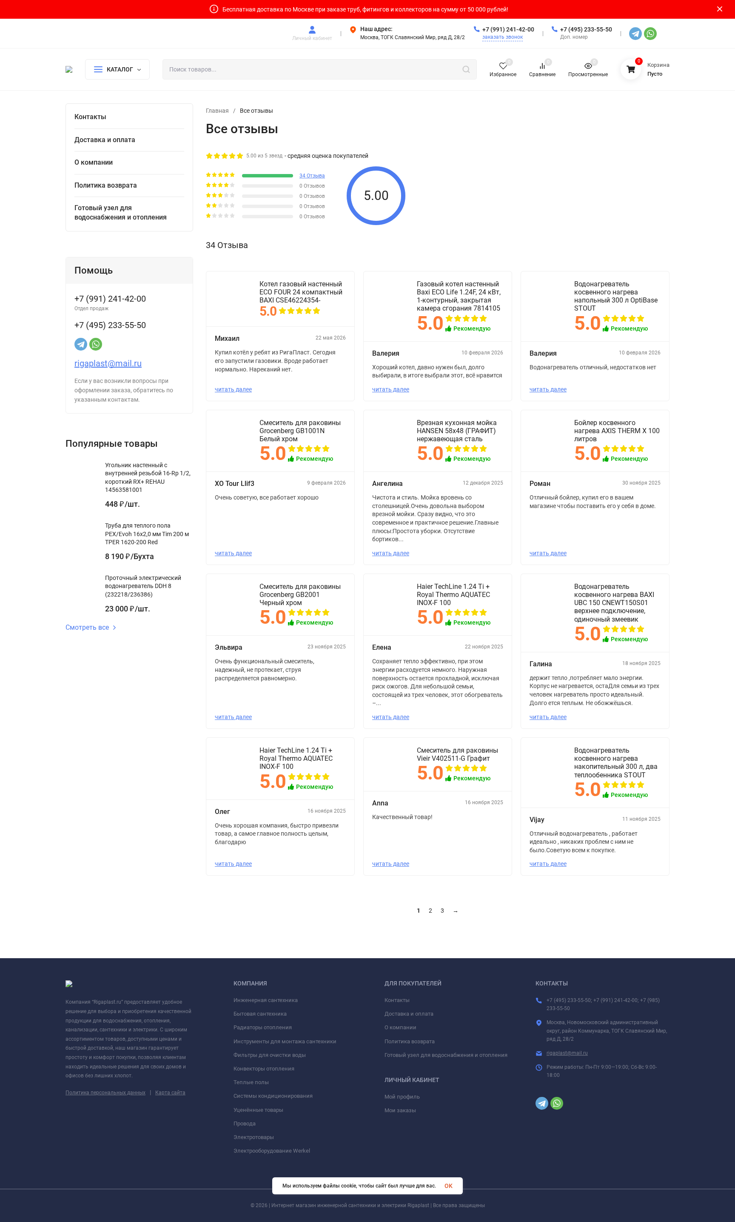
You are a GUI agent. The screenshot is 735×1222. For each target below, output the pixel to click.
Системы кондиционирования (273, 1096)
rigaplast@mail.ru (108, 363)
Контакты (397, 1000)
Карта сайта (170, 1093)
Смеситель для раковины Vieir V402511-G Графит (457, 754)
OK (448, 1185)
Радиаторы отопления (263, 1027)
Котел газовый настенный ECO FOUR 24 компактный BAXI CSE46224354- (300, 292)
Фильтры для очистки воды (270, 1055)
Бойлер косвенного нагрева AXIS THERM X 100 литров (617, 431)
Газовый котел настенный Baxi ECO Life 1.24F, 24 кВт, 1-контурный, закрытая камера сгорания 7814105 (459, 296)
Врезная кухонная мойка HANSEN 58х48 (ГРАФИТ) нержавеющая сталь (457, 431)
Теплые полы (251, 1082)
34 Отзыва (312, 176)
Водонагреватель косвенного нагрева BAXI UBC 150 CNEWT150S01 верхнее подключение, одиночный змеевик (614, 602)
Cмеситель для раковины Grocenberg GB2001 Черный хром (300, 594)
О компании (400, 1027)
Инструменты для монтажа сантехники (285, 1041)
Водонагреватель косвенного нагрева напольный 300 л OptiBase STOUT (616, 296)
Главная (217, 111)
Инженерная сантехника (266, 1000)
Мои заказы (400, 1110)
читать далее (233, 389)
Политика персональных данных (105, 1093)
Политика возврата (410, 1041)
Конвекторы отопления (264, 1068)
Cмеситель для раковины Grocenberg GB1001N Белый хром (300, 431)
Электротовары (254, 1137)
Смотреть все (87, 627)
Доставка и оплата (409, 1014)
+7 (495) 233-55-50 (586, 29)
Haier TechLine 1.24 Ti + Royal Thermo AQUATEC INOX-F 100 (453, 594)
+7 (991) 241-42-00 (508, 29)
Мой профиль (402, 1097)
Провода (245, 1123)
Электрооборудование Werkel (272, 1151)
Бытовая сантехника (260, 1014)
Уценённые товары (258, 1110)
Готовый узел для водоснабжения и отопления (446, 1055)
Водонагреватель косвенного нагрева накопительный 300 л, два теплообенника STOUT (616, 762)
